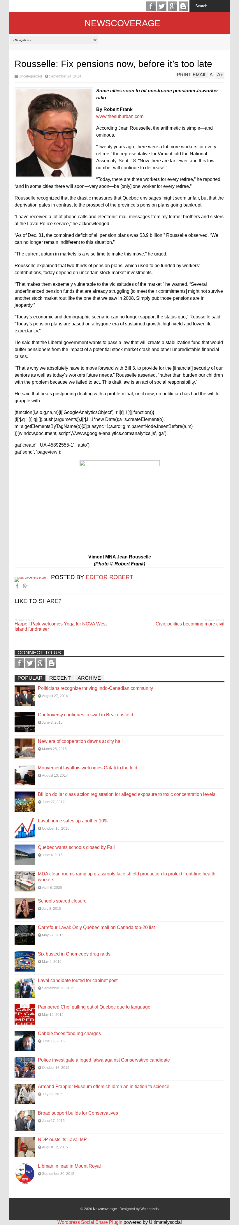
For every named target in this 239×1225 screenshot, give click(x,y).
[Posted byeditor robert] (33, 576)
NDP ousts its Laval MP (62, 1139)
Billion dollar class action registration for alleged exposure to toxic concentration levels (126, 794)
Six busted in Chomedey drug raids (74, 953)
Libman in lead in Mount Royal (69, 1166)
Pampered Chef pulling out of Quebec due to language (94, 1006)
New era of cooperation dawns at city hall (80, 741)
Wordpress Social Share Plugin (90, 1222)
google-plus (172, 6)
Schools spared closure (62, 900)
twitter (161, 6)
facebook (151, 6)
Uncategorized (30, 76)
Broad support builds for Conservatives (78, 1113)
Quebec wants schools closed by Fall (76, 847)
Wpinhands (149, 1209)
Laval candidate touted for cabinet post (77, 980)
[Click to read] (25, 695)
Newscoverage (122, 23)
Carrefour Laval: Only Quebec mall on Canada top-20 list (96, 927)
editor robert (109, 577)
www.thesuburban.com (119, 116)
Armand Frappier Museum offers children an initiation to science (103, 1086)
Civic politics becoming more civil (190, 623)
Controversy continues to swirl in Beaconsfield (85, 714)
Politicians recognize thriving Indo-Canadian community (95, 688)
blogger (183, 6)
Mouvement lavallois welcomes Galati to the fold (87, 767)
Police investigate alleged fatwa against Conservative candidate (104, 1059)
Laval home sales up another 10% (73, 820)
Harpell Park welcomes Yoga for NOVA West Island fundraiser (61, 626)
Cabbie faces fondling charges (69, 1033)
